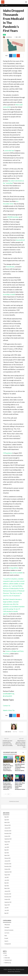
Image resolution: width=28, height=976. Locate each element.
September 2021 (8, 902)
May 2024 (7, 817)
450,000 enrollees (13, 217)
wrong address (13, 568)
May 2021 (7, 913)
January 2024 (7, 828)
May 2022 (7, 883)
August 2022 (7, 874)
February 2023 (7, 858)
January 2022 (7, 891)
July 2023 (7, 844)
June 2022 (7, 880)
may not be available (16, 573)
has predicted (20, 240)
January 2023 (7, 861)
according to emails (9, 294)
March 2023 (7, 855)
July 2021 (7, 907)
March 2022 (7, 888)
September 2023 (8, 839)
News (4, 34)
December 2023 (8, 830)
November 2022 (8, 866)
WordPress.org (7, 962)
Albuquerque (7, 924)
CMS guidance (7, 453)
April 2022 (7, 885)
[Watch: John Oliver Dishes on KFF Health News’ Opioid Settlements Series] (20, 777)
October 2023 (7, 836)
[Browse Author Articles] (14, 726)
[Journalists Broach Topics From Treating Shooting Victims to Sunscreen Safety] (20, 759)
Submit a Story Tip (8, 710)
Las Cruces (7, 932)
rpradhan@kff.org (8, 693)
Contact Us (6, 705)
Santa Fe (6, 941)
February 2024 (7, 825)
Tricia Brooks (10, 266)
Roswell (6, 938)
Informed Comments (9, 930)
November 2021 (8, 896)
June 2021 (7, 910)
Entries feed (7, 957)
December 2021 (8, 894)
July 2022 (7, 877)
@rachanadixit (7, 696)
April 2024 (7, 819)
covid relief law (9, 150)
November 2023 (8, 833)
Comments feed (7, 960)
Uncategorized (8, 943)
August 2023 (7, 841)
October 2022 (7, 869)
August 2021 (7, 905)
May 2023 (7, 850)
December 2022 (8, 863)
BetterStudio (17, 971)
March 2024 (7, 822)
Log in (5, 955)
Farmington (7, 927)
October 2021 (7, 899)
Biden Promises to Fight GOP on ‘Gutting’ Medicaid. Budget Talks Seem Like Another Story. (20, 744)
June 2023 (7, 847)
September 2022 (8, 872)
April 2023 (7, 852)
